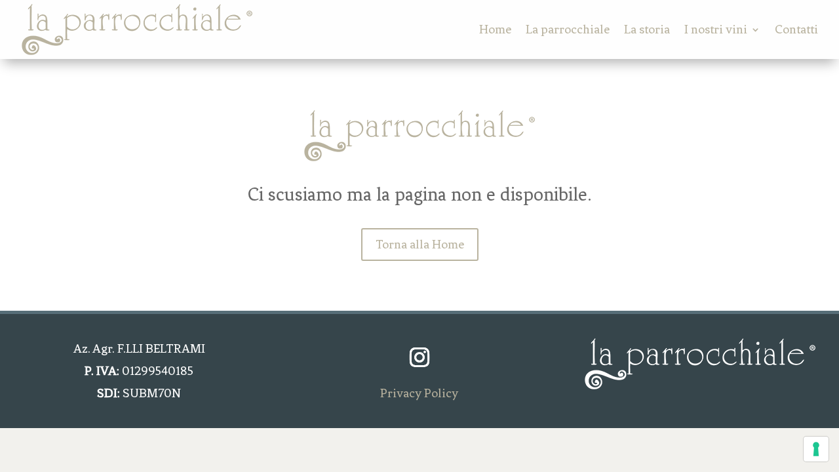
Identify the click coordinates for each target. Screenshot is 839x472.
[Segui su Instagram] (419, 357)
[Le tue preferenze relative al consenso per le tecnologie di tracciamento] (816, 449)
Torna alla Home (420, 244)
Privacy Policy (419, 393)
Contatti (796, 29)
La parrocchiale (568, 29)
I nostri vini (715, 29)
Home (495, 29)
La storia (647, 29)
